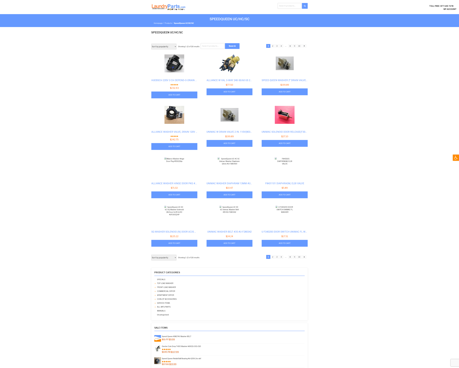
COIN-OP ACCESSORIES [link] (167, 299)
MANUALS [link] (161, 311)
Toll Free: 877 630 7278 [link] (441, 6)
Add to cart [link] (174, 95)
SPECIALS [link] (161, 279)
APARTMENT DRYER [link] (165, 295)
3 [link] (276, 46)
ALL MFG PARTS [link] (164, 307)
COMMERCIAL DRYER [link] (166, 291)
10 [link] (299, 46)
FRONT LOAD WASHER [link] (166, 287)
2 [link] (272, 46)
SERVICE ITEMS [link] (163, 303)
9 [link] (294, 46)
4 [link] (281, 46)
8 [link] (290, 46)
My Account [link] (450, 9)
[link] (456, 158)
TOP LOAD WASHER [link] (165, 283)
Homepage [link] (158, 23)
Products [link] (168, 23)
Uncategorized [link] (163, 315)
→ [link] (304, 46)
